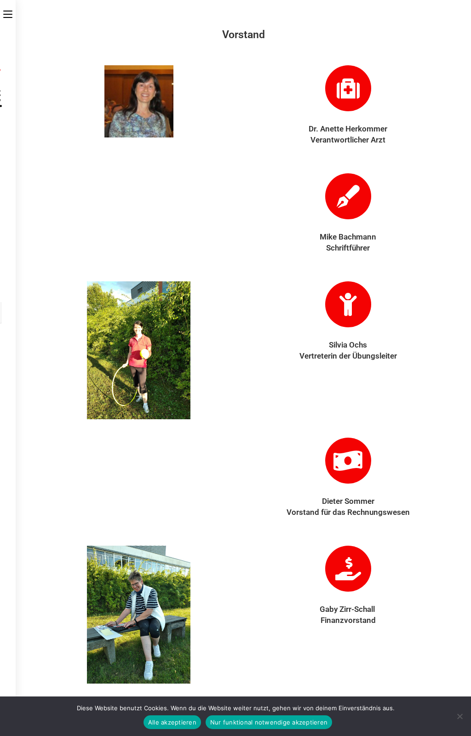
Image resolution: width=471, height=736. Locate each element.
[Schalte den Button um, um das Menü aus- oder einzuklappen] (8, 12)
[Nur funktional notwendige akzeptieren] (459, 716)
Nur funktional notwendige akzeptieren (268, 722)
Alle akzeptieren (172, 722)
